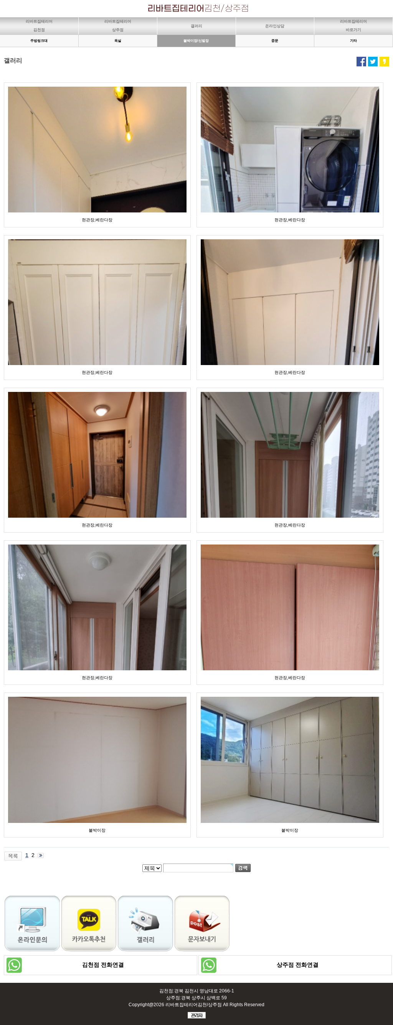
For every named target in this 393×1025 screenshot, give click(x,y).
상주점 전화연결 (295, 964)
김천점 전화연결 (101, 964)
